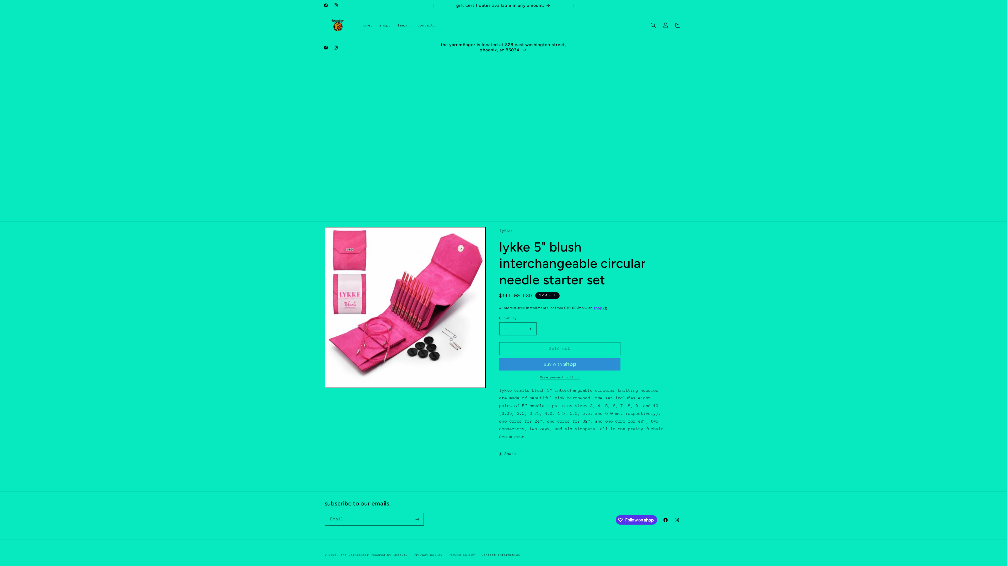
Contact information (501, 555)
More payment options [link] (560, 377)
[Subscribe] (417, 519)
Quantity (508, 318)
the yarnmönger (355, 555)
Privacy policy (428, 555)
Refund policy (462, 555)
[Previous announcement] (433, 5)
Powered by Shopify (389, 555)
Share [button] (510, 453)
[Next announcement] (573, 5)
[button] (653, 25)
